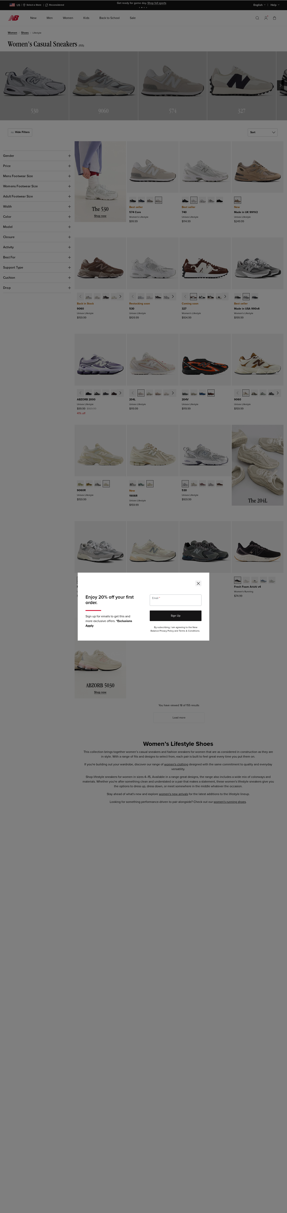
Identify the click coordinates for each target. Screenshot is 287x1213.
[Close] (198, 583)
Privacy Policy (167, 630)
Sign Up (175, 615)
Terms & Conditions (189, 630)
